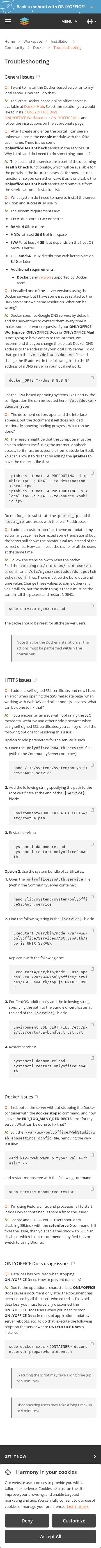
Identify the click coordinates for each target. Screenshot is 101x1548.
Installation (60, 41)
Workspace (33, 41)
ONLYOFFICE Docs (42, 112)
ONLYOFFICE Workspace (24, 117)
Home (9, 41)
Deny (27, 1521)
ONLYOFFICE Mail (65, 117)
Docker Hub (34, 106)
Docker (39, 47)
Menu (67, 21)
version (45, 277)
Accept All (50, 1536)
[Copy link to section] (38, 76)
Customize (74, 1521)
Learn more (78, 1506)
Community (14, 47)
